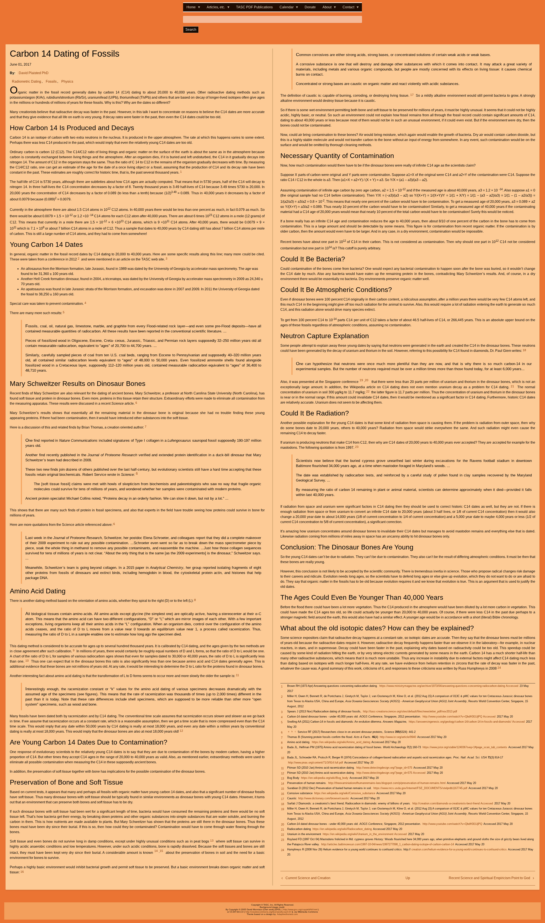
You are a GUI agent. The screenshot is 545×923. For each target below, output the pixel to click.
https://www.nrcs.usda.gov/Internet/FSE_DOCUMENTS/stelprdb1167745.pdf (420, 788)
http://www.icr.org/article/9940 (398, 737)
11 (237, 675)
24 (499, 667)
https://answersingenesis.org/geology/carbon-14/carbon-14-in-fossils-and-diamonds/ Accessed (467, 721)
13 (212, 840)
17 (412, 94)
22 (368, 391)
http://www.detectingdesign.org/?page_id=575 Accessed (390, 772)
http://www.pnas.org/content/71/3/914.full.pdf (315, 762)
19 (361, 380)
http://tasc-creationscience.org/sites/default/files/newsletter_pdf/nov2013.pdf (410, 711)
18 (524, 350)
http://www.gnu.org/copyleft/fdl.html (300, 909)
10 (27, 660)
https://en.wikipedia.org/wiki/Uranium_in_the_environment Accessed (365, 834)
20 (366, 380)
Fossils (51, 81)
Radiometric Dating (26, 81)
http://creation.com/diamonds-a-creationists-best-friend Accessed (452, 803)
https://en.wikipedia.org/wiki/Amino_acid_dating (341, 742)
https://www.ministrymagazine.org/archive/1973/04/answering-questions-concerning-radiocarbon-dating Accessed (448, 685)
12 (181, 730)
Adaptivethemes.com (287, 914)
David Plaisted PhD (34, 73)
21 (512, 386)
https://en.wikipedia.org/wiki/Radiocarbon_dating (342, 829)
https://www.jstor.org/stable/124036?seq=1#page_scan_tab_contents (465, 747)
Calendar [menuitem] (285, 8)
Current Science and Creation (307, 878)
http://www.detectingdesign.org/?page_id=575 (384, 767)
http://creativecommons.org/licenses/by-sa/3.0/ (268, 912)
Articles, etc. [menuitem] (214, 8)
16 (22, 871)
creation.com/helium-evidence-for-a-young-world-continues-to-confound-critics (459, 849)
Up (408, 878)
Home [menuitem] (189, 8)
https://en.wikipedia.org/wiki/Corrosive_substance (344, 793)
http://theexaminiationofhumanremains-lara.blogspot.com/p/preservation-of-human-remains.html (387, 783)
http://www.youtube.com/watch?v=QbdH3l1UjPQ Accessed (459, 716)
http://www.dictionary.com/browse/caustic (323, 798)
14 (156, 851)
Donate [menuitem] (310, 7)
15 (161, 851)
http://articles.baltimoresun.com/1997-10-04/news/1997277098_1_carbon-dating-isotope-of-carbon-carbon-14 (387, 844)
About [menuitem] (325, 8)
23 (357, 447)
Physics (67, 81)
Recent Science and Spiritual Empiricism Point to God (489, 878)
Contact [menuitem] (346, 8)
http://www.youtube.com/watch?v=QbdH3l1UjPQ (452, 823)
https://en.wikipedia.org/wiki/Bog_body (324, 777)
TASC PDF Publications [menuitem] (254, 7)
